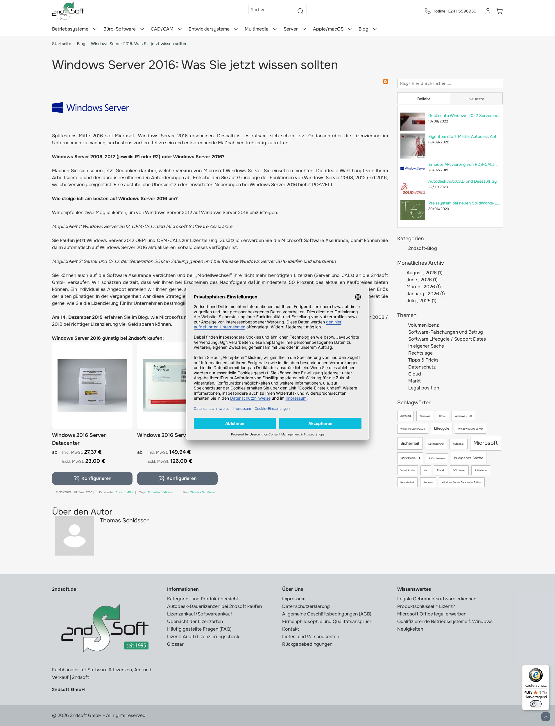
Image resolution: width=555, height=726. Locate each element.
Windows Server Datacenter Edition (461, 482)
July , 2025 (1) (419, 301)
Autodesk (458, 444)
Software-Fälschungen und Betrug (445, 332)
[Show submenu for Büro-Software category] (142, 29)
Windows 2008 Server (470, 428)
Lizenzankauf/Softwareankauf (199, 614)
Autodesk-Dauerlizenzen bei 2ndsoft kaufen (214, 606)
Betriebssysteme (70, 29)
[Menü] (545, 668)
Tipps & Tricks (422, 360)
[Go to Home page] (68, 11)
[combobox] (450, 83)
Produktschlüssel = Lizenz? (426, 606)
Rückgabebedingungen (307, 644)
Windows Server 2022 (412, 428)
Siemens (428, 482)
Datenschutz (421, 367)
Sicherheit (409, 443)
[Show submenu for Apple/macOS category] (350, 29)
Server (291, 29)
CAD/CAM (162, 29)
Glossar (175, 644)
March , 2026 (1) (422, 287)
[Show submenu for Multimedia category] (275, 29)
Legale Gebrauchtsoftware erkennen (436, 599)
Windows (425, 415)
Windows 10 (410, 458)
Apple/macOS (328, 29)
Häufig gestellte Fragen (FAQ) (199, 629)
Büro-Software (119, 29)
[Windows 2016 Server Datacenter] (92, 385)
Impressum (293, 599)
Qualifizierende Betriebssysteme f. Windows (445, 621)
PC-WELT (322, 185)
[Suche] (300, 11)
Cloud (414, 374)
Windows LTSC (463, 415)
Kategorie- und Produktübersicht (202, 599)
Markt (414, 381)
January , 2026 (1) (424, 294)
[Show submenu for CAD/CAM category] (180, 29)
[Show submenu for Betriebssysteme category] (95, 29)
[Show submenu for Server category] (304, 29)
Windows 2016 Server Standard (176, 435)
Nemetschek (407, 482)
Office (442, 415)
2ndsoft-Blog (422, 248)
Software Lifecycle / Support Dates (446, 339)
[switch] (536, 703)
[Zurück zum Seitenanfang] (545, 716)
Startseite (61, 43)
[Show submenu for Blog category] (375, 29)
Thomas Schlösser (203, 492)
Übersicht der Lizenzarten (195, 621)
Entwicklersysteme (209, 29)
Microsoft (485, 442)
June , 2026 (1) (420, 280)
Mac (426, 470)
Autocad (405, 416)
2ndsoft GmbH (68, 689)
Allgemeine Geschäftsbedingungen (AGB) (326, 614)
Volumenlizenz (423, 325)
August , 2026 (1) (423, 273)
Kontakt (290, 629)
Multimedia (256, 29)
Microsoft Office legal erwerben (431, 614)
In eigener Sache (425, 346)
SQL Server (459, 470)
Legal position (423, 388)
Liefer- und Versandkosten (310, 637)
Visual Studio (407, 470)
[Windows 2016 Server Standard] (177, 385)
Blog (363, 29)
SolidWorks (481, 470)
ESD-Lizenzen (437, 458)
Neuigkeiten (410, 629)
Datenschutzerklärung (306, 606)
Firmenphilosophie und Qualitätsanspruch (327, 621)
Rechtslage (420, 353)
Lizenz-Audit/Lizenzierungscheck (203, 637)
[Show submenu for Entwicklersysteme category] (236, 29)
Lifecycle (441, 428)
